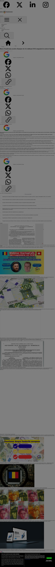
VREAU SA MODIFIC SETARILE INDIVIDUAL (49, 560)
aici (9, 562)
